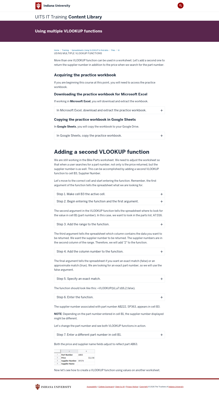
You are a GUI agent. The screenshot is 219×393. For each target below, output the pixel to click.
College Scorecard (106, 387)
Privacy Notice (132, 387)
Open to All (120, 387)
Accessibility (92, 387)
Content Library (68, 17)
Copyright (144, 387)
